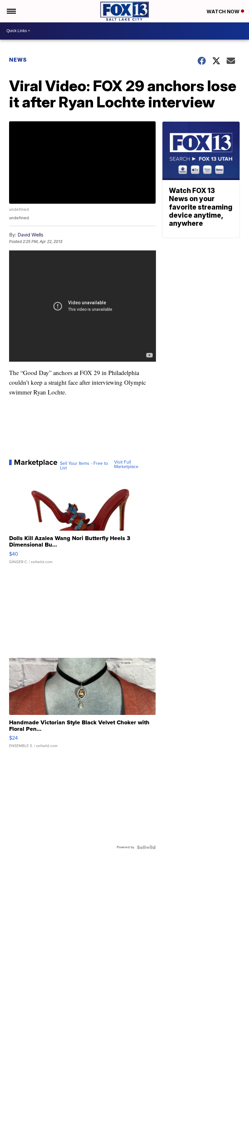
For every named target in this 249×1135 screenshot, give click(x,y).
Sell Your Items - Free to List (84, 465)
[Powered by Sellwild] (146, 847)
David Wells (30, 235)
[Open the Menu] (11, 11)
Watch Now (224, 11)
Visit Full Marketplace (126, 464)
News (18, 59)
